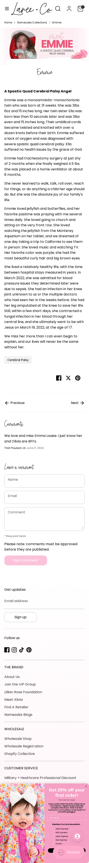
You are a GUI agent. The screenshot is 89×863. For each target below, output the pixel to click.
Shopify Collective (19, 753)
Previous (17, 402)
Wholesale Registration (23, 746)
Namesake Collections (32, 22)
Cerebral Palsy (18, 360)
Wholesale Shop (18, 738)
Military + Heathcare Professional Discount (40, 777)
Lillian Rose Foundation (23, 692)
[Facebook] (7, 649)
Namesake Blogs (18, 714)
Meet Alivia (13, 699)
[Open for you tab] (77, 836)
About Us (12, 676)
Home (8, 22)
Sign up (20, 617)
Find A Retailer (16, 707)
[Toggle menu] (6, 8)
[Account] (69, 7)
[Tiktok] (21, 649)
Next (75, 402)
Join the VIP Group (20, 684)
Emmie (56, 22)
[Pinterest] (29, 649)
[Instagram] (14, 649)
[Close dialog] (86, 786)
